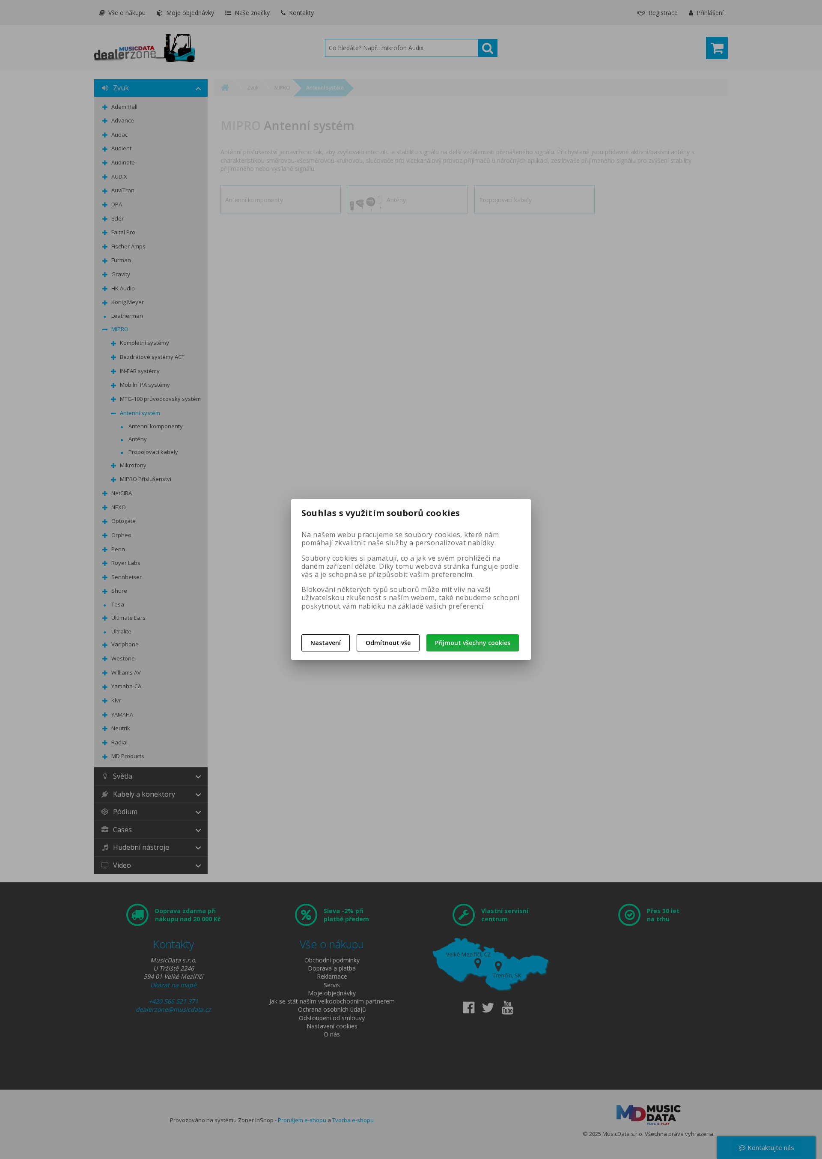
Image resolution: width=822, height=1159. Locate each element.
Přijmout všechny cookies (472, 643)
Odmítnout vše (388, 643)
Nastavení (325, 643)
